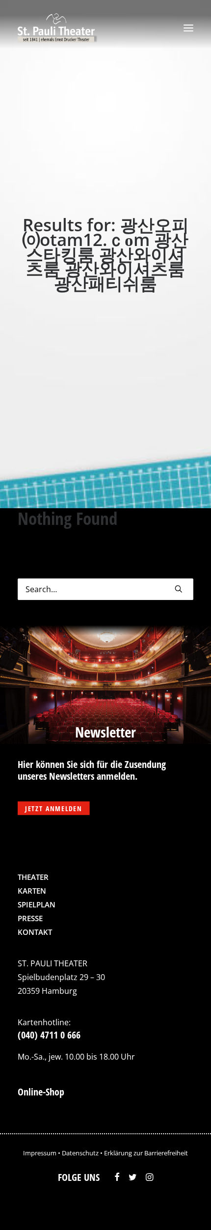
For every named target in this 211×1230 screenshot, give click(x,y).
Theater (33, 877)
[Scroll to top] (183, 1208)
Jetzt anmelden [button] (53, 808)
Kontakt (35, 932)
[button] (188, 28)
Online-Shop (41, 1091)
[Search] (105, 589)
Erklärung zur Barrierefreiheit (146, 1152)
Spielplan (36, 904)
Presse (30, 918)
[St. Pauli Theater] (58, 28)
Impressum (39, 1152)
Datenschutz (80, 1152)
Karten (32, 891)
